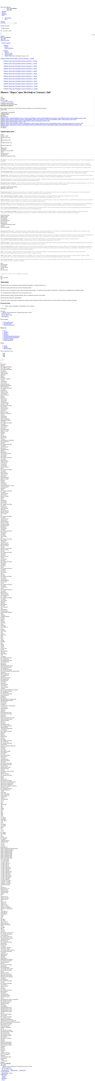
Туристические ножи (9, 325)
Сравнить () (22, 1070)
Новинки (6, 45)
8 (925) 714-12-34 (5, 25)
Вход (5, 19)
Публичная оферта (8, 340)
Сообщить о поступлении (7, 103)
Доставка (3, 11)
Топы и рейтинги (8, 48)
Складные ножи (8, 323)
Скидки (6, 46)
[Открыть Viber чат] (3, 41)
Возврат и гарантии (9, 338)
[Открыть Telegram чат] (1, 41)
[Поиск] (16, 23)
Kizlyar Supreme (8, 348)
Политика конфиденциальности (12, 336)
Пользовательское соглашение (11, 337)
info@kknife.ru (5, 316)
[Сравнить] (1, 96)
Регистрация (7, 17)
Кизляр (5, 345)
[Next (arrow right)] (2, 360)
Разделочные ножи (8, 322)
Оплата (3, 12)
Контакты (4, 14)
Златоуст (6, 347)
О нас (3, 15)
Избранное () (14, 1070)
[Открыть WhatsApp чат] (2, 41)
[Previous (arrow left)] (1, 360)
